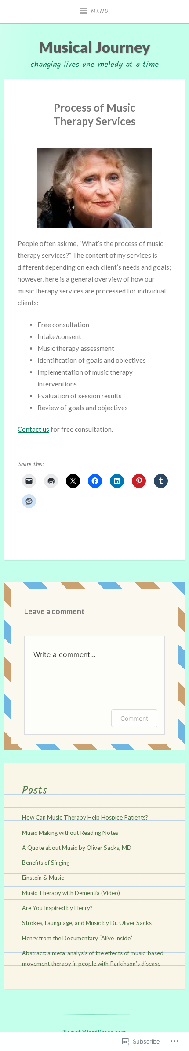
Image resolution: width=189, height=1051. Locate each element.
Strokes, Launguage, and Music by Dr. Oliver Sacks (87, 922)
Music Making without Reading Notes (70, 832)
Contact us (33, 429)
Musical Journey (94, 47)
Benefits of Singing (45, 862)
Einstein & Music (43, 877)
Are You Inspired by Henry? (57, 907)
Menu (100, 11)
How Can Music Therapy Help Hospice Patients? (85, 817)
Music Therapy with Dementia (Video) (71, 892)
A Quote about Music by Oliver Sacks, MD (76, 847)
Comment (134, 718)
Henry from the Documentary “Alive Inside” (77, 938)
